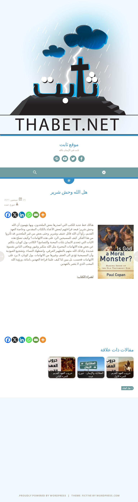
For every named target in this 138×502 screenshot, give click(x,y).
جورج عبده (9, 204)
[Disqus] (69, 443)
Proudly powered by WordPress (42, 495)
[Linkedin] (22, 215)
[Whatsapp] (29, 215)
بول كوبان (126, 388)
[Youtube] (65, 158)
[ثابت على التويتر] (73, 158)
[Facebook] (8, 215)
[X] (15, 215)
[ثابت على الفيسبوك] (81, 158)
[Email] (36, 215)
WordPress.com (108, 495)
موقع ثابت (69, 144)
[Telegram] (56, 158)
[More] (43, 215)
